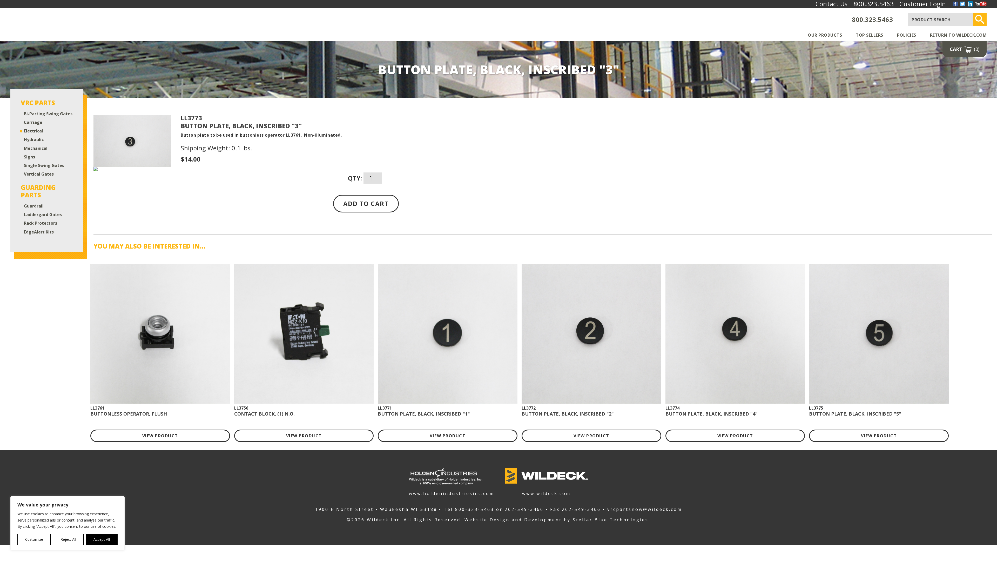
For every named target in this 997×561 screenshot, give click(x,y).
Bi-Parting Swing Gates (48, 113)
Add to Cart (366, 203)
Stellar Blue (590, 520)
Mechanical (36, 148)
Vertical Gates (39, 174)
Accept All (101, 539)
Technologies (629, 520)
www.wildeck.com (546, 493)
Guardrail (34, 206)
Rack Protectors (40, 223)
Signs (29, 157)
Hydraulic (34, 139)
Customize (34, 539)
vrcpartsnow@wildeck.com (644, 509)
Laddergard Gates (43, 214)
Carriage (33, 122)
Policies (906, 35)
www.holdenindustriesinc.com (446, 493)
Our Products (825, 35)
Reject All (68, 539)
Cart (964, 49)
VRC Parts (38, 103)
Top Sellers (869, 35)
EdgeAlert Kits (39, 232)
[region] (67, 523)
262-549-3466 (524, 509)
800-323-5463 (474, 509)
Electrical (33, 131)
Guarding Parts (38, 191)
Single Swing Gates (44, 165)
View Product (160, 436)
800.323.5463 (872, 19)
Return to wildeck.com (958, 35)
